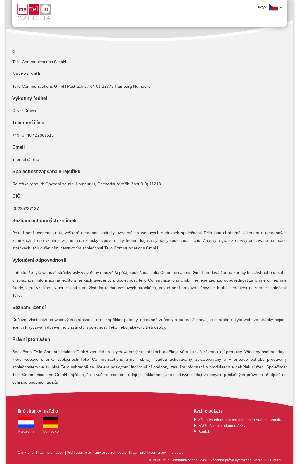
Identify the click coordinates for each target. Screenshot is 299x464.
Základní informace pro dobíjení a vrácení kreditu (239, 420)
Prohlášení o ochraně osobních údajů (96, 453)
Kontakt (204, 431)
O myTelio (26, 453)
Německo (51, 431)
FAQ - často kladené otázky (222, 425)
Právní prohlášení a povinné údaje (156, 453)
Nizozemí (26, 431)
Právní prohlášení (50, 453)
